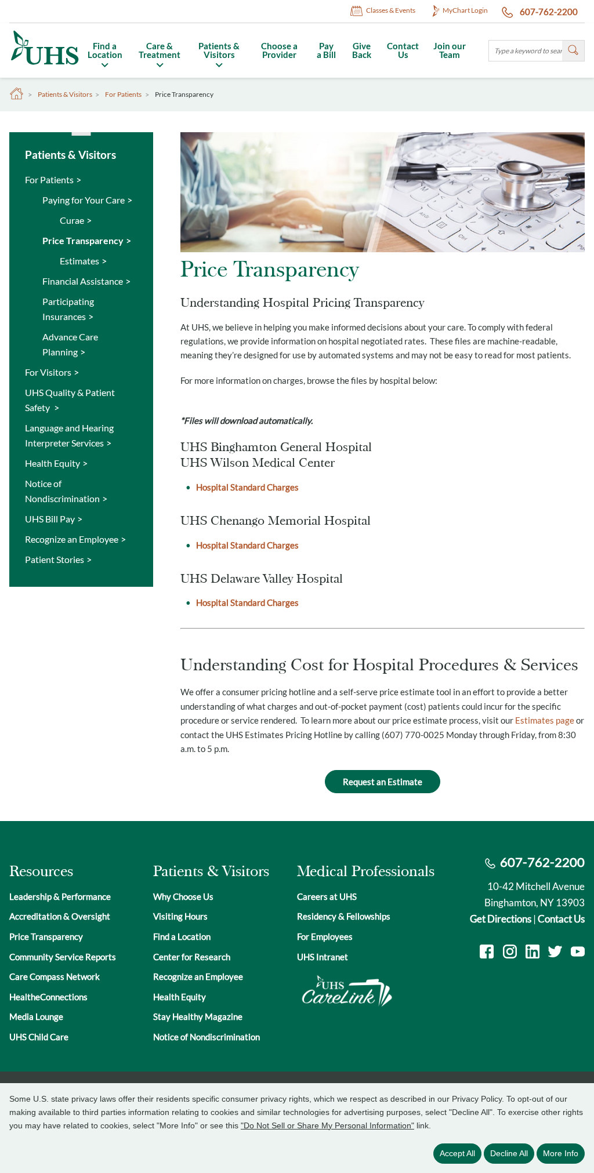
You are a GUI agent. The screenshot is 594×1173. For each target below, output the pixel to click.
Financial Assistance (82, 280)
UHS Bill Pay (50, 518)
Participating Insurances (68, 309)
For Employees (325, 936)
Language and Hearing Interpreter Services (69, 435)
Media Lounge (36, 1016)
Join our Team (449, 50)
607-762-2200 (548, 11)
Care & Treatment (159, 50)
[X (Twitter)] (555, 953)
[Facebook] (487, 953)
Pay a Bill (326, 50)
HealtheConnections (48, 997)
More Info (560, 1153)
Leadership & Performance (60, 896)
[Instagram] (510, 953)
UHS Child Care (38, 1037)
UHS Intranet (322, 957)
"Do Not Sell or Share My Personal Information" (327, 1125)
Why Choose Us (183, 896)
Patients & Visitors (219, 50)
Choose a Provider (279, 50)
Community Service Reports (62, 957)
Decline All (509, 1153)
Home (16, 93)
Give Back (361, 50)
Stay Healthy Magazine (197, 1016)
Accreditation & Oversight (59, 916)
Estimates (79, 260)
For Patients (123, 94)
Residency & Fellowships (343, 916)
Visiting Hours (180, 916)
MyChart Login (465, 10)
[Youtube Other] (578, 953)
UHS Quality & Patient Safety (70, 400)
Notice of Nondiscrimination (62, 491)
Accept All (457, 1153)
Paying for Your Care (83, 199)
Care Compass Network (54, 976)
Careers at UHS (327, 896)
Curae (72, 220)
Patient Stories (54, 559)
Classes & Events (390, 10)
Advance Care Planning (70, 344)
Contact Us (403, 50)
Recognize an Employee (71, 538)
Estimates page (544, 720)
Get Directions (500, 919)
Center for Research (191, 957)
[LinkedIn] (532, 953)
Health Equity (52, 463)
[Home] (44, 65)
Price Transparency (83, 240)
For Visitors (48, 371)
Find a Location (105, 50)
